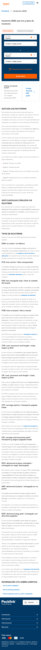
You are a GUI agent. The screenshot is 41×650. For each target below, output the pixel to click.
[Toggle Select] (34, 37)
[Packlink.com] (6, 4)
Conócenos (6, 615)
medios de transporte (30, 426)
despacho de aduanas (28, 295)
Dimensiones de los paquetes (22, 69)
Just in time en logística (10, 585)
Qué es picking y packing (11, 589)
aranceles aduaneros (15, 274)
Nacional (5, 627)
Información (6, 619)
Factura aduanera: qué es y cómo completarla (17, 594)
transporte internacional (31, 569)
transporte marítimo (30, 334)
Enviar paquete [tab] (8, 31)
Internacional (7, 623)
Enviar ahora (20, 76)
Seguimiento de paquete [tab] (25, 31)
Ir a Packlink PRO (28, 3)
